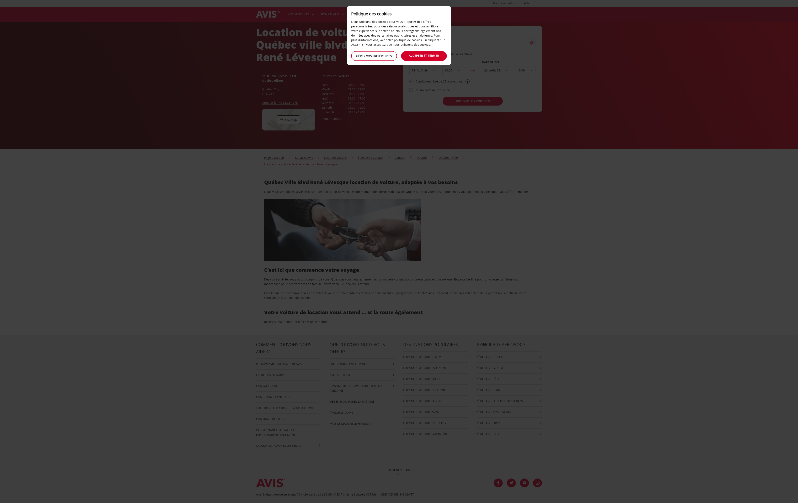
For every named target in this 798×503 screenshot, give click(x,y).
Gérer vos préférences (374, 56)
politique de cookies (408, 40)
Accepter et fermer (424, 56)
